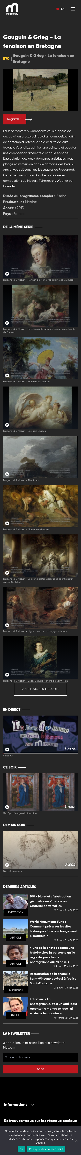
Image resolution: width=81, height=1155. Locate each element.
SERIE (66, 227)
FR (57, 9)
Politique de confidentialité (46, 1149)
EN (62, 9)
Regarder (13, 119)
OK (21, 1149)
